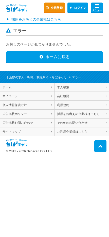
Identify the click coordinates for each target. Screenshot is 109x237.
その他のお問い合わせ (72, 123)
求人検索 (63, 87)
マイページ (10, 96)
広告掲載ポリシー (15, 114)
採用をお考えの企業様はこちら (36, 19)
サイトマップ (12, 132)
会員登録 (57, 8)
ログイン (80, 8)
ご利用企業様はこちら (72, 132)
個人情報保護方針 (15, 105)
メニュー (97, 10)
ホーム (7, 87)
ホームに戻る (57, 57)
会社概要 (63, 96)
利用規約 (63, 105)
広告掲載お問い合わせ (18, 123)
